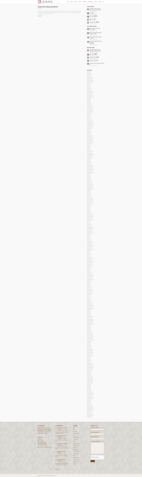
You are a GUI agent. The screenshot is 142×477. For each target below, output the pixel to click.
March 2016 (89, 225)
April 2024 (89, 103)
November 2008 (90, 337)
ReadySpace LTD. (58, 475)
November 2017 (90, 201)
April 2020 (89, 162)
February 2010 (90, 316)
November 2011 (90, 291)
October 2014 (89, 247)
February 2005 (90, 392)
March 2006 (89, 375)
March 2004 (89, 404)
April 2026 (89, 74)
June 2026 (89, 71)
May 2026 (89, 73)
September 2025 (90, 81)
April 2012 (89, 286)
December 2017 (90, 199)
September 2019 (90, 172)
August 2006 (89, 370)
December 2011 (90, 290)
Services (74, 435)
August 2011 (89, 294)
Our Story (75, 431)
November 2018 (90, 186)
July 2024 (89, 99)
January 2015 (89, 243)
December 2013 (90, 261)
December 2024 (90, 92)
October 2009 (89, 322)
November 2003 (90, 408)
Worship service (76, 437)
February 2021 (90, 151)
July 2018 (89, 191)
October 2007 (89, 353)
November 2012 (90, 276)
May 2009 (89, 328)
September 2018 (90, 188)
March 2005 (89, 390)
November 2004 (90, 394)
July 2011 (89, 295)
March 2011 (89, 301)
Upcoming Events (76, 443)
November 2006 (90, 367)
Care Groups (76, 439)
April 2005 (89, 389)
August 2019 (89, 173)
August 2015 (89, 234)
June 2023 (89, 115)
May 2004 (89, 401)
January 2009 (89, 334)
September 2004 (90, 397)
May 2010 (89, 313)
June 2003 (89, 412)
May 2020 (89, 161)
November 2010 (90, 305)
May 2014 (89, 254)
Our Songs (75, 461)
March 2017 (89, 212)
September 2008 (90, 339)
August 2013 (89, 267)
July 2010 (89, 311)
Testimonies (75, 447)
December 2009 (90, 319)
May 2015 (89, 238)
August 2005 (89, 383)
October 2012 (89, 278)
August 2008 (89, 341)
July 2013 (89, 268)
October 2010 (89, 306)
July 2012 (89, 282)
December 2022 (90, 122)
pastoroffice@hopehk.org (46, 447)
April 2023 (89, 118)
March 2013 (89, 272)
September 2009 (90, 323)
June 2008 (89, 344)
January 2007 (89, 364)
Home (74, 427)
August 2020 (89, 158)
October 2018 (89, 187)
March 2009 (89, 331)
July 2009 (89, 326)
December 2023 (90, 109)
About (74, 429)
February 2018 (90, 198)
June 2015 (89, 236)
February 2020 (90, 165)
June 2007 (89, 359)
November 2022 (90, 124)
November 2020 (90, 155)
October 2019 (89, 170)
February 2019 (90, 181)
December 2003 (90, 407)
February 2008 (90, 349)
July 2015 (89, 235)
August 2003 (89, 411)
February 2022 (90, 135)
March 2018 (89, 196)
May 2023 (89, 117)
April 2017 (89, 210)
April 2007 (89, 361)
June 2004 (89, 400)
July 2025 (89, 84)
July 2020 (89, 159)
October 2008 (89, 338)
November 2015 (90, 229)
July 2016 (89, 221)
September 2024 (90, 96)
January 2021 (89, 153)
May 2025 (89, 87)
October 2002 (89, 416)
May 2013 (89, 271)
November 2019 (90, 169)
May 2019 (89, 177)
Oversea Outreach (77, 451)
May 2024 (89, 102)
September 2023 (90, 111)
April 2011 (89, 300)
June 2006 (89, 371)
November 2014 (90, 246)
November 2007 (90, 352)
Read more (40, 15)
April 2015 (89, 239)
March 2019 (89, 180)
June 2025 (89, 85)
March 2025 (89, 89)
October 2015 (89, 231)
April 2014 (89, 256)
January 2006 (89, 378)
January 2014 (89, 260)
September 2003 (90, 409)
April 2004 (89, 403)
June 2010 (89, 312)
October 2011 (89, 293)
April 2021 (89, 148)
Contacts (74, 463)
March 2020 (89, 164)
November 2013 (90, 262)
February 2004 (90, 405)
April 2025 (89, 88)
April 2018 (89, 195)
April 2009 (89, 330)
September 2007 (90, 355)
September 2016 (90, 218)
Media (74, 455)
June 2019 (89, 176)
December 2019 (90, 168)
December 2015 (90, 228)
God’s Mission (76, 433)
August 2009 (89, 324)
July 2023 (89, 114)
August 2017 (89, 205)
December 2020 (90, 154)
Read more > (58, 469)
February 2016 (90, 227)
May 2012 (89, 284)
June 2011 (89, 297)
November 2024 (90, 93)
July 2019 (89, 175)
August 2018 (89, 190)
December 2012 (90, 275)
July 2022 (89, 129)
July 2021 (89, 144)
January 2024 (89, 107)
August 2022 (89, 128)
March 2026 (89, 76)
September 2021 (90, 142)
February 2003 (90, 414)
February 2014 (90, 258)
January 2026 (89, 78)
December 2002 (90, 415)
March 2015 (89, 240)
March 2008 (89, 348)
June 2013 (89, 269)
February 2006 (90, 377)
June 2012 (89, 283)
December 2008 (90, 335)
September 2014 (90, 249)
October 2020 (89, 157)
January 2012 (89, 289)
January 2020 (89, 166)
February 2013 (90, 273)
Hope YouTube (76, 459)
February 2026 (90, 77)
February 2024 (90, 106)
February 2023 (90, 120)
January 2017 (89, 213)
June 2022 (89, 131)
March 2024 (89, 104)
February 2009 (90, 333)
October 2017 (89, 202)
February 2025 (90, 91)
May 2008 (89, 345)
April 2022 (89, 133)
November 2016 (90, 216)
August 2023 (89, 113)
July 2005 (89, 385)
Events (74, 441)
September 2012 (90, 279)
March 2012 (89, 287)
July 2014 (89, 251)
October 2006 (89, 368)
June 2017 (89, 207)
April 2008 (89, 346)
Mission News (75, 449)
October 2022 (89, 125)
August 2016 (89, 220)
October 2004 (89, 396)
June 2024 (89, 100)
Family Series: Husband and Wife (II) (48, 7)
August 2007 (89, 356)
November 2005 (90, 381)
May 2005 (89, 387)
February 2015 (90, 242)
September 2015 (90, 232)
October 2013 (89, 264)
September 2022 (90, 126)
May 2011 (89, 298)
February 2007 (90, 363)
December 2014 (90, 245)
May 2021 (89, 147)
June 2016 (89, 223)
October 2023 (89, 110)
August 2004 (89, 398)
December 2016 (90, 214)
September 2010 (90, 308)
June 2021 (89, 146)
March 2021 (89, 150)
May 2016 (89, 224)
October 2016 (89, 217)
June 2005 (89, 386)
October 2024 (89, 95)
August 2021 (89, 143)
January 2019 (89, 183)
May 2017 (89, 209)
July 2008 (89, 342)
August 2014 (89, 250)
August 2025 (89, 82)
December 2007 (90, 350)
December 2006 (90, 366)
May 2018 (89, 194)
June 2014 (89, 253)
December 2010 (90, 304)
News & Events (76, 445)
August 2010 (89, 309)
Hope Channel (76, 457)
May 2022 (89, 132)
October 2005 (89, 382)
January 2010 (89, 317)
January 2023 (89, 121)
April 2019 (89, 179)
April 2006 (89, 374)
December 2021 (90, 137)
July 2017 (89, 206)
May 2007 (89, 360)
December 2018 (90, 184)
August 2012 (89, 280)
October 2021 (89, 140)
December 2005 (90, 379)
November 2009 (90, 320)
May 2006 (89, 372)
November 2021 (90, 139)
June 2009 (89, 327)
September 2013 (90, 265)
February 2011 (90, 302)
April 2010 (89, 315)
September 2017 (90, 203)
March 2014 (89, 257)
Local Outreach (76, 453)
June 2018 (89, 192)
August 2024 (89, 98)
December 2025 (90, 80)
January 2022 (89, 136)
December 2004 (90, 393)
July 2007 (89, 357)
